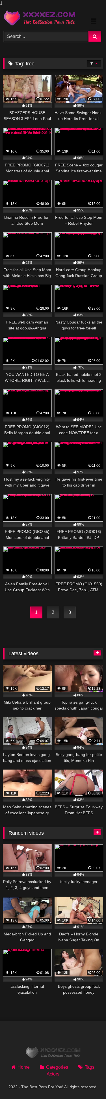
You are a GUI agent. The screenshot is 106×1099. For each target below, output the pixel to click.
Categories (57, 1067)
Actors (53, 1074)
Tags (89, 1067)
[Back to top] (88, 1083)
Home (24, 1067)
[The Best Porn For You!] (43, 18)
